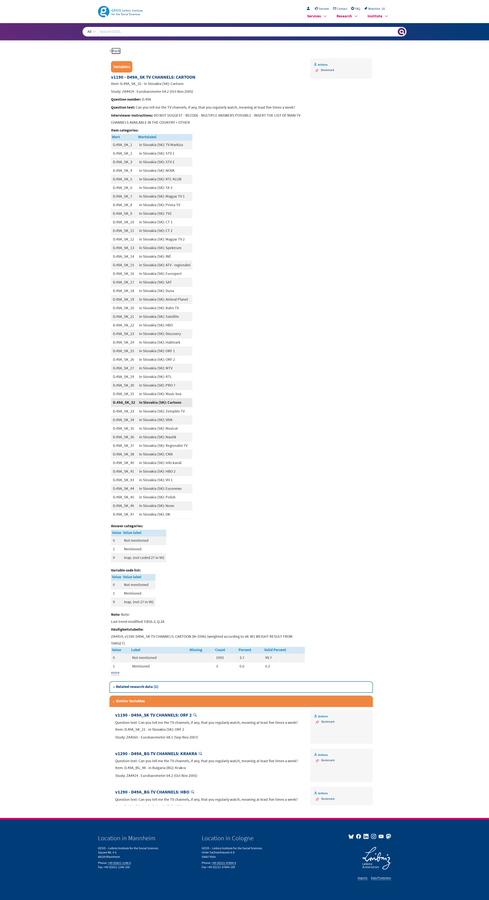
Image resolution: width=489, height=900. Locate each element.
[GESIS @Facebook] (359, 836)
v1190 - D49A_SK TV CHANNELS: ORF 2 (153, 715)
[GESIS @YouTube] (381, 836)
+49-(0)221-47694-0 (223, 863)
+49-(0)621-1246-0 (119, 863)
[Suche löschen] (394, 31)
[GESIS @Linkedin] (366, 836)
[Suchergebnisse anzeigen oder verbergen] (401, 31)
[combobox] (245, 31)
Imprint (363, 878)
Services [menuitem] (314, 16)
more (115, 672)
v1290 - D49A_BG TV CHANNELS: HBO (152, 792)
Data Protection (381, 878)
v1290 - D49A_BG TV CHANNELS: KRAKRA (156, 754)
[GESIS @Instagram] (373, 836)
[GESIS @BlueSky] (352, 836)
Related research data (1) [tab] (137, 686)
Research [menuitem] (344, 16)
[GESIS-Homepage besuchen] (120, 11)
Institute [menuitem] (375, 16)
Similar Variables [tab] (130, 701)
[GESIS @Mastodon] (388, 836)
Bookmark (327, 70)
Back (116, 50)
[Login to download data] (309, 9)
